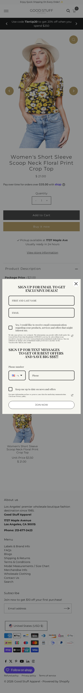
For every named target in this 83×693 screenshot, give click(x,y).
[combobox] (17, 375)
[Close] (76, 283)
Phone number (16, 366)
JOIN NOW (41, 404)
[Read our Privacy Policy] (72, 335)
